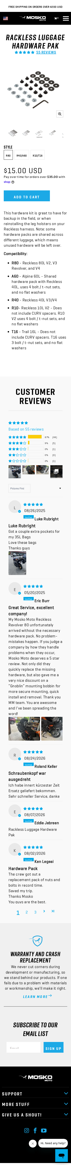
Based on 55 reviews (26, 428)
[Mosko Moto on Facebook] (35, 1129)
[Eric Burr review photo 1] (24, 729)
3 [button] (35, 911)
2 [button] (27, 911)
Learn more (35, 995)
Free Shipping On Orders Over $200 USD (35, 6)
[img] (33, 503)
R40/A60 (22, 155)
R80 (8, 155)
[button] (24, 51)
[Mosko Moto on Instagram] (27, 1129)
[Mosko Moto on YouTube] (44, 1129)
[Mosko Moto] (35, 18)
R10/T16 (37, 155)
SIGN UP (54, 1047)
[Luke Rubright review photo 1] (17, 563)
